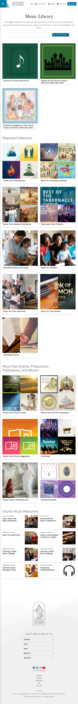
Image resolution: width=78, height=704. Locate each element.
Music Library (39, 16)
